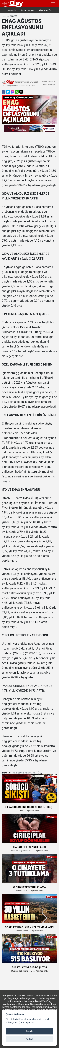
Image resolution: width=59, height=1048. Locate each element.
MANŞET (13, 16)
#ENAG (28, 773)
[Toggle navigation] (53, 4)
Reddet (29, 1039)
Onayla (29, 1031)
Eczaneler (11, 10)
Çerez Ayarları (26, 1022)
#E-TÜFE (37, 773)
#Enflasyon (18, 773)
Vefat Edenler (27, 10)
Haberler (5, 16)
